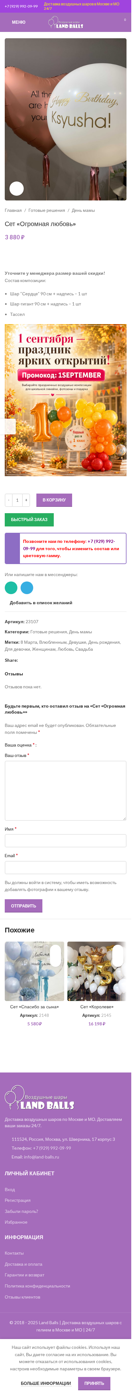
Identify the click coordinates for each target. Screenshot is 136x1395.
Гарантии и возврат (24, 1274)
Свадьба (84, 649)
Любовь (65, 649)
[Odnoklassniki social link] (37, 660)
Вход (10, 1189)
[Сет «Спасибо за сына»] (34, 971)
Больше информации (46, 1383)
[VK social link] (44, 660)
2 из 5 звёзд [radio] (48, 744)
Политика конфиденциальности (37, 1285)
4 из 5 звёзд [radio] (58, 744)
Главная (13, 210)
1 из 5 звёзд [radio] (43, 744)
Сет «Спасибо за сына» (34, 1007)
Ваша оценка (20, 744)
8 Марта (29, 642)
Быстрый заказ (29, 519)
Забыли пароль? (21, 1211)
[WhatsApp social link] (11, 587)
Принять (94, 1383)
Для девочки (17, 649)
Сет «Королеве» (97, 1007)
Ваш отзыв (17, 755)
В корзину (54, 499)
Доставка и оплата (23, 1264)
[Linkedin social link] (29, 660)
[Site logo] (65, 21)
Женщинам (44, 649)
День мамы (83, 210)
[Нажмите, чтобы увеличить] (16, 188)
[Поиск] (110, 22)
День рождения (104, 642)
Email (11, 855)
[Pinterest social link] (22, 660)
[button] (55, 961)
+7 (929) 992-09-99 (21, 6)
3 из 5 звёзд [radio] (53, 744)
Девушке (77, 642)
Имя (11, 829)
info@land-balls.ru (41, 1156)
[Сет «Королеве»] (97, 971)
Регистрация (18, 1200)
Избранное (16, 1222)
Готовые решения (46, 210)
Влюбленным (53, 642)
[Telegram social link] (27, 587)
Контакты (14, 1253)
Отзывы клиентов (22, 1297)
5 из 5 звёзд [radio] (62, 744)
